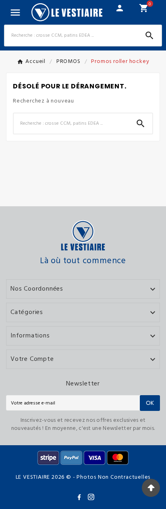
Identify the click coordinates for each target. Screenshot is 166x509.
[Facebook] (80, 498)
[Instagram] (92, 498)
